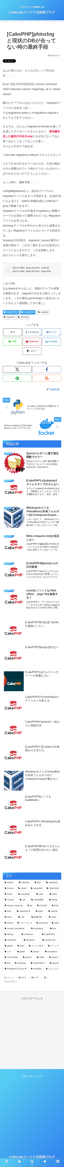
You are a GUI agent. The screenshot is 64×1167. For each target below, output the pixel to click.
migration (10, 317)
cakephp (44, 312)
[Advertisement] (32, 1033)
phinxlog (24, 317)
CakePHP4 (29, 312)
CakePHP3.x (12, 312)
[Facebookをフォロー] (46, 369)
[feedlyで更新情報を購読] (17, 378)
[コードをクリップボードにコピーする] (57, 269)
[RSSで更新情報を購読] (46, 378)
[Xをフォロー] (17, 369)
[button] (32, 351)
